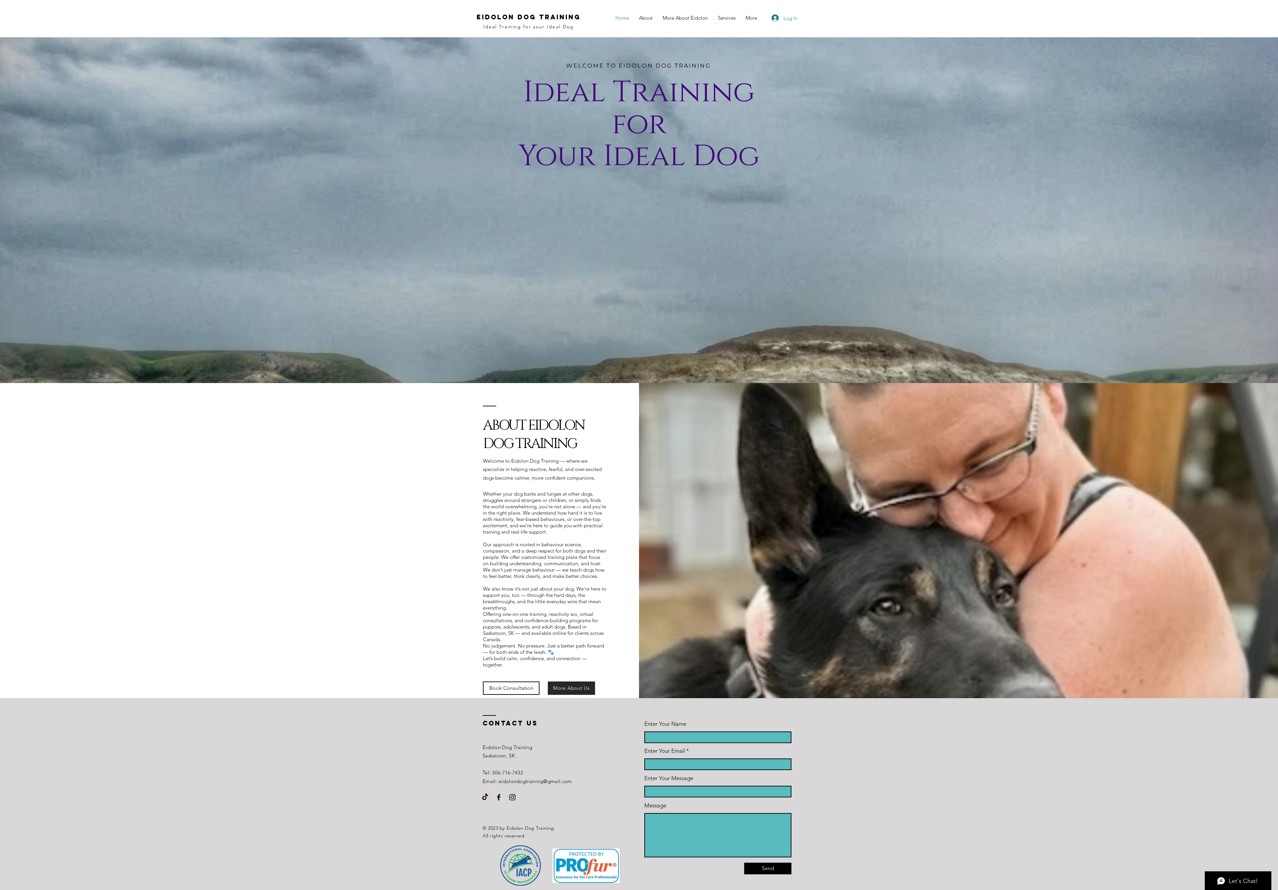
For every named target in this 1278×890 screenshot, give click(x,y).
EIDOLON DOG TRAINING (529, 17)
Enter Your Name (665, 724)
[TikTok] (485, 797)
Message (655, 805)
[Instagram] (512, 797)
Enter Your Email (664, 751)
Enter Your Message (668, 778)
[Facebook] (499, 797)
